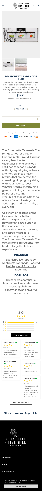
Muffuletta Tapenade (15, 262)
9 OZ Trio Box (22, 109)
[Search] (34, 5)
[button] (4, 5)
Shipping (11, 98)
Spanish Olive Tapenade (21, 259)
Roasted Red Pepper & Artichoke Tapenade (23, 266)
